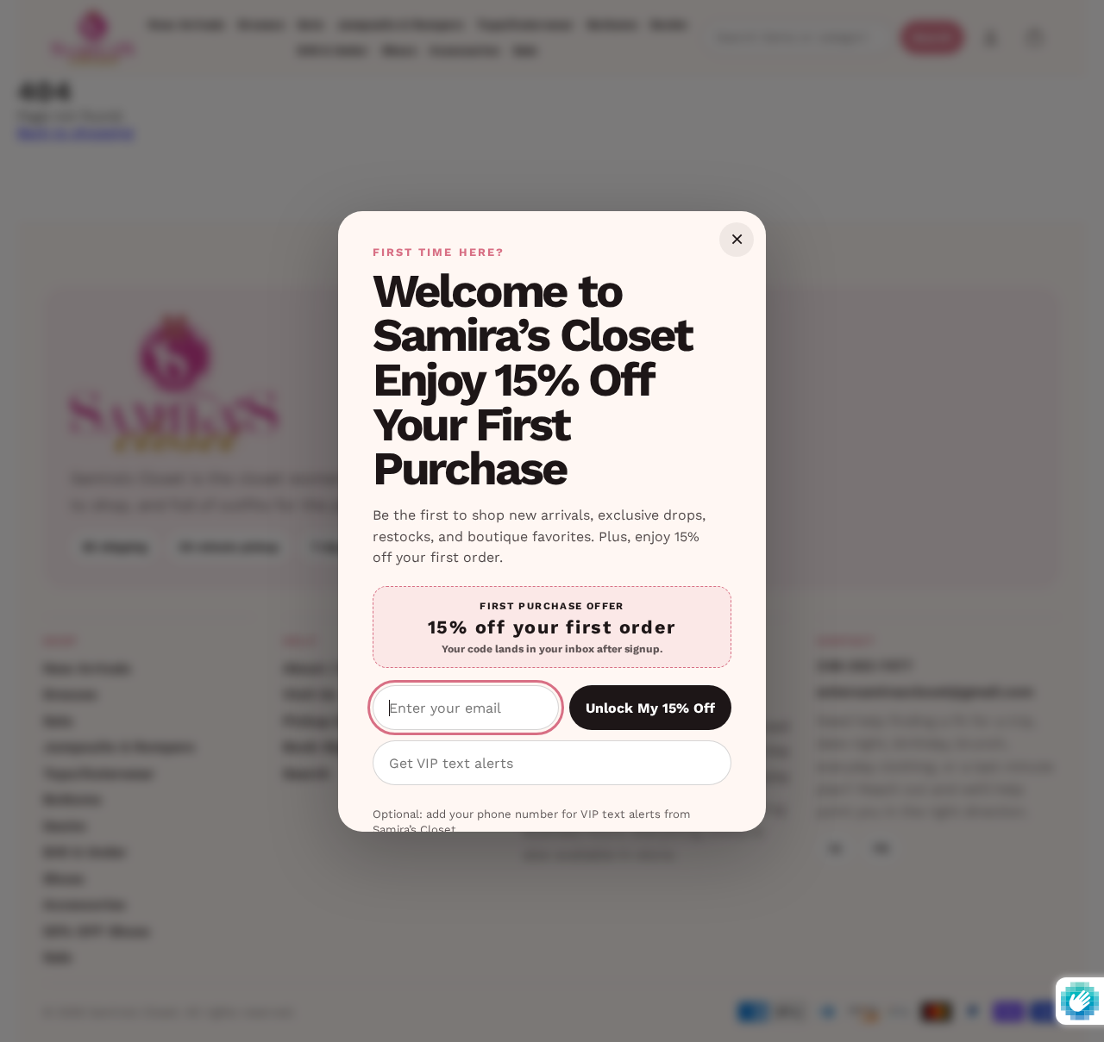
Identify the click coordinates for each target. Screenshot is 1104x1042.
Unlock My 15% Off (650, 708)
